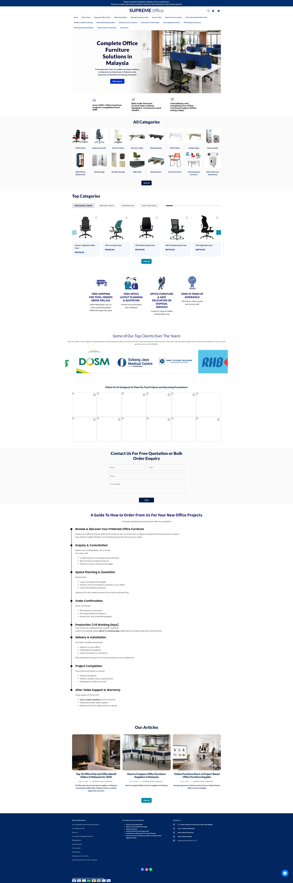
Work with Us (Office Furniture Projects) (84, 860)
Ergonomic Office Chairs (102, 17)
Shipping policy (76, 840)
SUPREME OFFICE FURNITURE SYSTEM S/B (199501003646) (113, 781)
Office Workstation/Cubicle (105, 22)
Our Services (124, 28)
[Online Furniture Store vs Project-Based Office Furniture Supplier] (197, 752)
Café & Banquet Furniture (171, 22)
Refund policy (76, 852)
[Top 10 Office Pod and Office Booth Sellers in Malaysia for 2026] (96, 752)
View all (146, 183)
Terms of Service (77, 844)
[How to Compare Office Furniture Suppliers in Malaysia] (146, 752)
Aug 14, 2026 (83, 781)
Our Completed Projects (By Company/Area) (85, 824)
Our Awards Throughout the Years (82, 836)
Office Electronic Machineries (84, 28)
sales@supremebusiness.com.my (187, 840)
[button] (208, 10)
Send (146, 500)
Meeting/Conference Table (139, 17)
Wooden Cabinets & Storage (83, 22)
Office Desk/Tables (120, 17)
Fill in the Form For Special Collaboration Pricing (178, 62)
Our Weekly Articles (78, 828)
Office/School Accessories (192, 22)
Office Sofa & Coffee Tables (150, 22)
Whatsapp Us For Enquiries (80, 856)
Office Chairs (86, 17)
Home (76, 17)
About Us (75, 832)
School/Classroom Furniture (128, 22)
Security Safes (156, 17)
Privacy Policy (76, 848)
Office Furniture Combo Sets (106, 28)
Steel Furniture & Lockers (173, 17)
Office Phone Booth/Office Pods (196, 17)
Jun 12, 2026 (133, 781)
